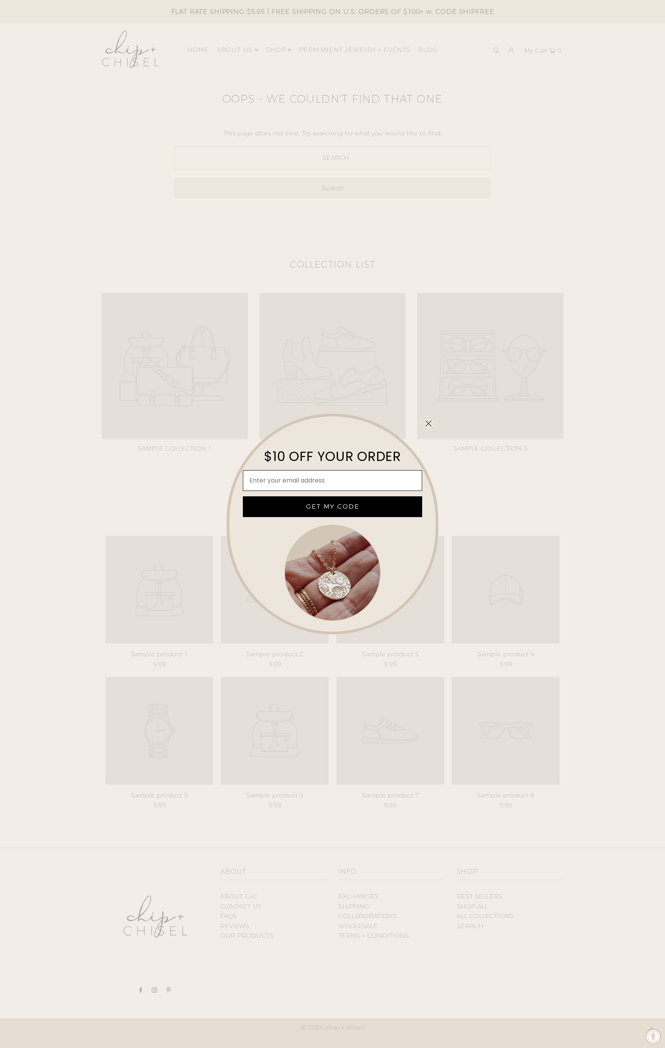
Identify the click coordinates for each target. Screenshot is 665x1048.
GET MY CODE (332, 506)
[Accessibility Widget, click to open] (653, 1036)
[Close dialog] (428, 423)
